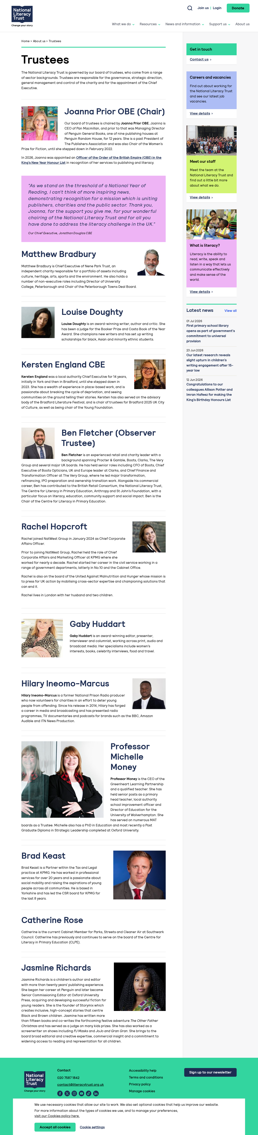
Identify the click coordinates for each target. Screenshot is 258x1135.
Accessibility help (142, 1070)
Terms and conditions (146, 1077)
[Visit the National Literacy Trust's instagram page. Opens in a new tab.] (74, 1093)
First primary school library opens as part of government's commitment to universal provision (210, 333)
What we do (121, 24)
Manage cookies (142, 1091)
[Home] (22, 16)
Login (217, 8)
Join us (203, 8)
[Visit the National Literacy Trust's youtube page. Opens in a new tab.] (81, 1093)
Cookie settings (92, 1127)
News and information (182, 24)
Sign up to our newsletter (210, 1072)
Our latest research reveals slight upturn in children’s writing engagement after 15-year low (209, 363)
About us (242, 24)
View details (213, 114)
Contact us (199, 59)
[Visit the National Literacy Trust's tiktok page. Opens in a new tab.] (88, 1093)
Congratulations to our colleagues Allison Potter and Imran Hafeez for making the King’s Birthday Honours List (209, 392)
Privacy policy (140, 1084)
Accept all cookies (55, 1127)
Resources (148, 24)
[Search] (189, 8)
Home (25, 41)
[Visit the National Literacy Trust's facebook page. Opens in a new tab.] (60, 1093)
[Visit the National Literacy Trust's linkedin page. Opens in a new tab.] (96, 1093)
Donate (238, 8)
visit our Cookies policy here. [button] (57, 1116)
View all (231, 310)
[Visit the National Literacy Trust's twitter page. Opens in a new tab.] (67, 1093)
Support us (218, 24)
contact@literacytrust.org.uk (80, 1084)
